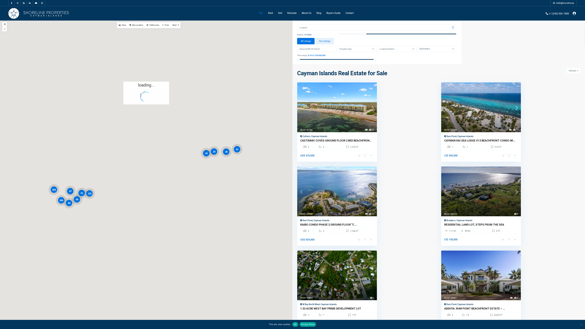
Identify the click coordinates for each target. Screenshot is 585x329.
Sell (280, 13)
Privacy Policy (308, 324)
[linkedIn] (30, 3)
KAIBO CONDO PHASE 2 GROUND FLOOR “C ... (328, 224)
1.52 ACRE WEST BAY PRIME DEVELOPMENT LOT (330, 308)
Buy (261, 13)
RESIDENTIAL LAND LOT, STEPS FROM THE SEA (474, 224)
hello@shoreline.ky (565, 3)
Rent (270, 13)
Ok (295, 324)
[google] (24, 3)
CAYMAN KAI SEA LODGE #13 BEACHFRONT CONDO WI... (479, 140)
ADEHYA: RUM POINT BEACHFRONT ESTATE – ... (474, 308)
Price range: (302, 55)
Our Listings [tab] (324, 41)
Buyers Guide (333, 13)
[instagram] (42, 3)
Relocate (292, 13)
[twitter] (18, 3)
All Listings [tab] (306, 41)
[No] (581, 324)
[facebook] (12, 3)
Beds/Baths (425, 49)
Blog (318, 13)
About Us (306, 13)
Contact (350, 13)
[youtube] (36, 3)
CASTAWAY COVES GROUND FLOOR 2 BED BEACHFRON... (336, 140)
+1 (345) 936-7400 (559, 13)
